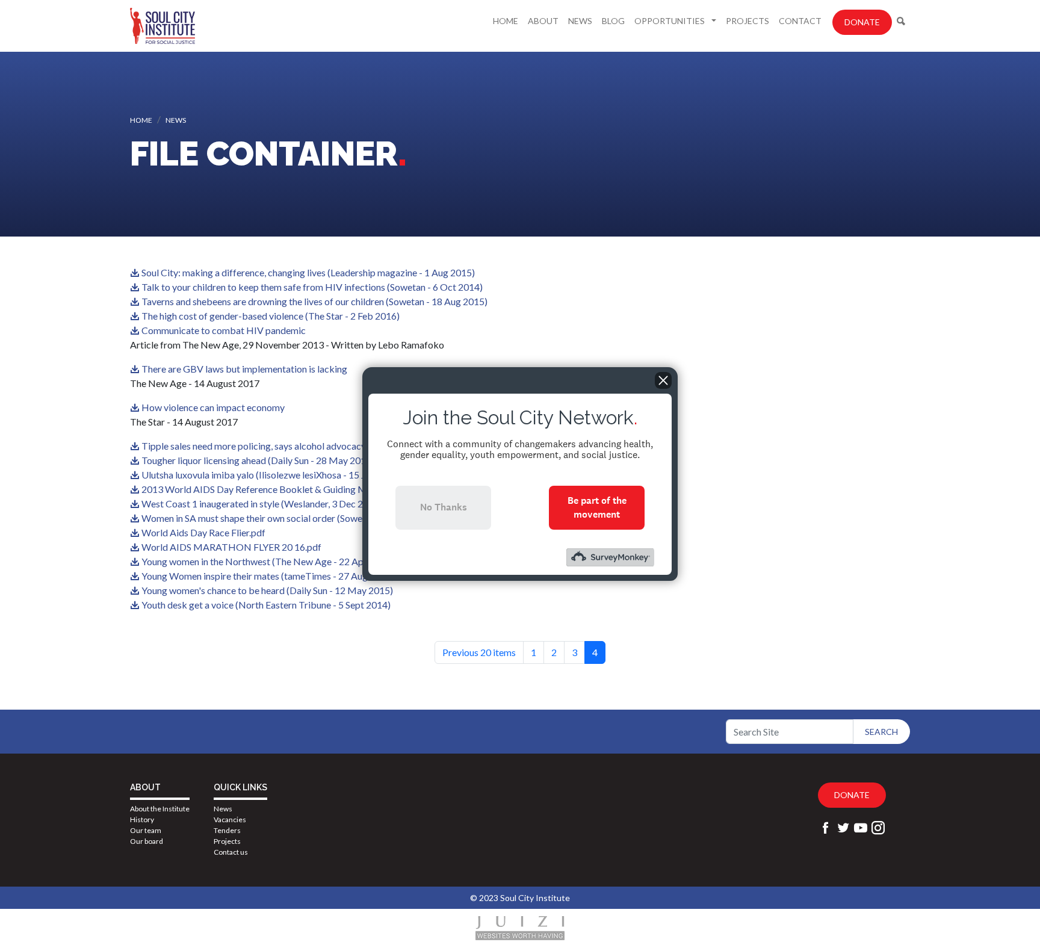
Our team (145, 830)
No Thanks (443, 507)
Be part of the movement (597, 507)
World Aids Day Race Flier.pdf (203, 532)
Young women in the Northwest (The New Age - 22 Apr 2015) (267, 561)
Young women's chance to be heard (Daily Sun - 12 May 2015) (267, 590)
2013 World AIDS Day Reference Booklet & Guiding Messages (270, 489)
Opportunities (670, 21)
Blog (613, 21)
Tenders (227, 830)
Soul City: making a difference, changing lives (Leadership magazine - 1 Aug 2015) (308, 272)
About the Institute (160, 808)
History (142, 819)
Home (505, 21)
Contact (800, 21)
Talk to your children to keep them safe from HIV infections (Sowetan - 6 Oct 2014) (312, 287)
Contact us (231, 852)
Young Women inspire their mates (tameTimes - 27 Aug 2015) (267, 575)
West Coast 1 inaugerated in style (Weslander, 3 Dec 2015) (261, 503)
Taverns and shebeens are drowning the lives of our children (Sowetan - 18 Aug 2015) (314, 301)
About (543, 21)
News (580, 21)
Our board (146, 841)
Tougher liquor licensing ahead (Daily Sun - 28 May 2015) (257, 460)
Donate (862, 22)
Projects (747, 21)
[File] (135, 272)
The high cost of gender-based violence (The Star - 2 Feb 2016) (270, 315)
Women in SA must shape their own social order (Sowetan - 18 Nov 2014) (290, 518)
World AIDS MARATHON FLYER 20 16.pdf (231, 547)
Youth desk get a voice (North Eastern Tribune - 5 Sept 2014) (266, 604)
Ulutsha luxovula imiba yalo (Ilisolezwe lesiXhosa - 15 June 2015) (273, 474)
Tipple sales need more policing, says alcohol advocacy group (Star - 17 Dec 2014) (309, 445)
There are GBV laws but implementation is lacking (244, 368)
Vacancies (230, 819)
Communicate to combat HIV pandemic (223, 330)
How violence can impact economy (213, 407)
